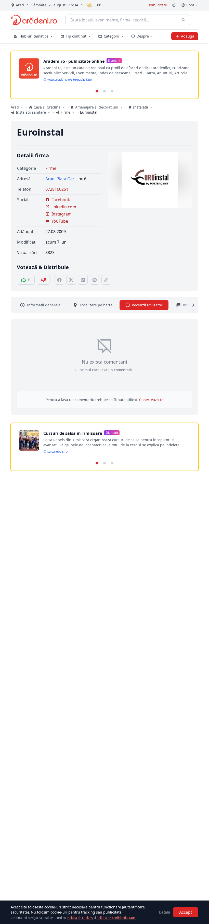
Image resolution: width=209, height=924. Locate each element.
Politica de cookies (80, 918)
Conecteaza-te (151, 399)
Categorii (111, 36)
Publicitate (158, 5)
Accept (185, 912)
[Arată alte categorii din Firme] (73, 112)
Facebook (60, 199)
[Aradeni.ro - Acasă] (34, 20)
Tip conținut (76, 36)
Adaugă (187, 36)
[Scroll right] (190, 305)
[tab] (97, 91)
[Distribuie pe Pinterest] (94, 280)
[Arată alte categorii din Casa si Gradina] (63, 107)
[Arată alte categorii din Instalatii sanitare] (48, 112)
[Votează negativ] (43, 280)
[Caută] (183, 20)
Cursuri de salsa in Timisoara (72, 433)
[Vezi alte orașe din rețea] (21, 107)
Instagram (61, 214)
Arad (15, 107)
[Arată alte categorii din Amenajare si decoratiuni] (121, 107)
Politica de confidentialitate (116, 918)
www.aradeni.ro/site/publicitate (69, 80)
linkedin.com (63, 207)
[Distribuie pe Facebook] (59, 280)
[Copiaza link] (106, 280)
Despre (143, 36)
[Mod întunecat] (174, 5)
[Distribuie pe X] (71, 280)
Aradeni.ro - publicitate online (73, 61)
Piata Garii (66, 179)
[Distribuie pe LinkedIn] (83, 280)
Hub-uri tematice (33, 36)
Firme (50, 168)
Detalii (164, 912)
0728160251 (56, 189)
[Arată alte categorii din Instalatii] (151, 107)
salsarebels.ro (57, 452)
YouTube (59, 221)
